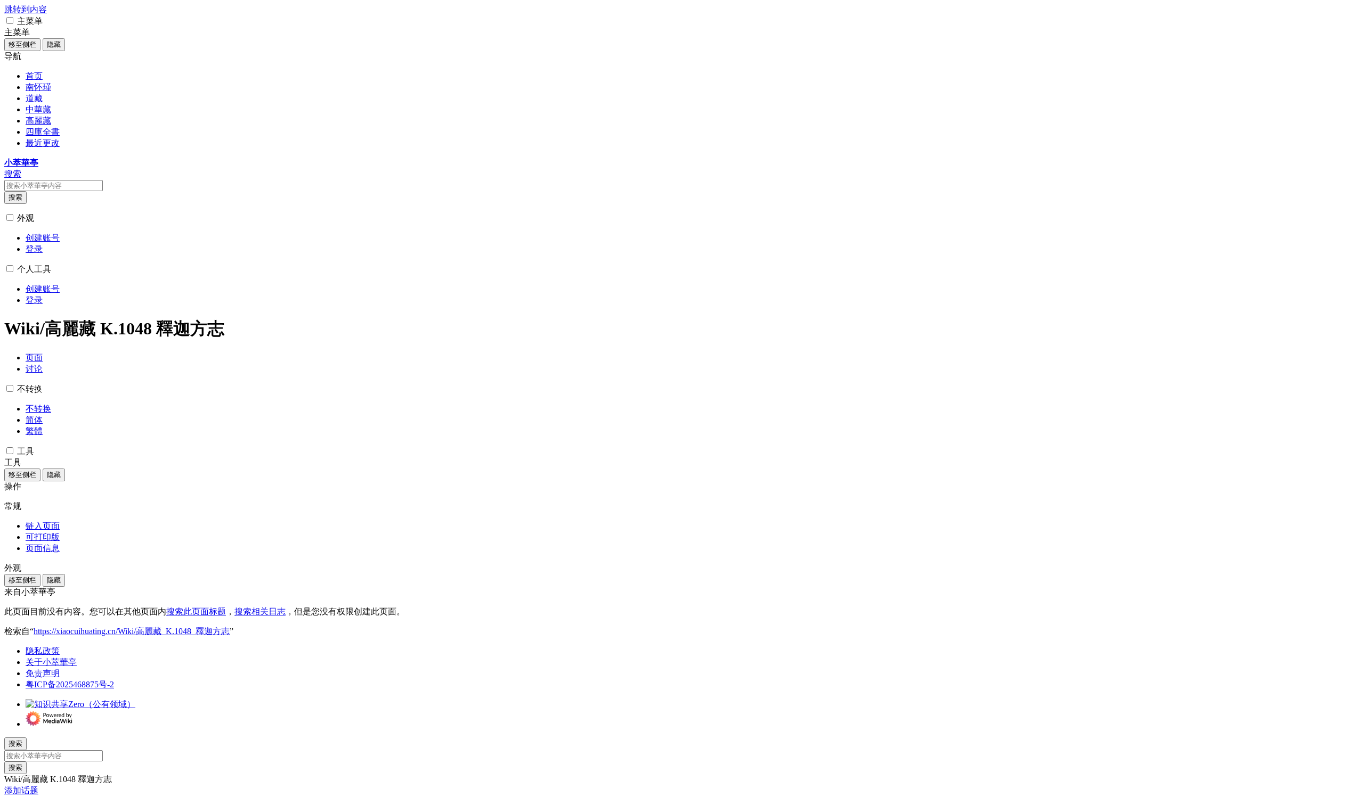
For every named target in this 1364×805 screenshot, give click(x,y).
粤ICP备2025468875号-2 (70, 684)
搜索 (15, 197)
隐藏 (54, 44)
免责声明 (43, 673)
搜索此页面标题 (196, 611)
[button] (9, 20)
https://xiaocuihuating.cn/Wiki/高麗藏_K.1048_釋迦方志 (132, 631)
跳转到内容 (25, 9)
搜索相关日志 (260, 611)
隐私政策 (43, 650)
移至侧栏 (22, 44)
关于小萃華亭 (51, 662)
